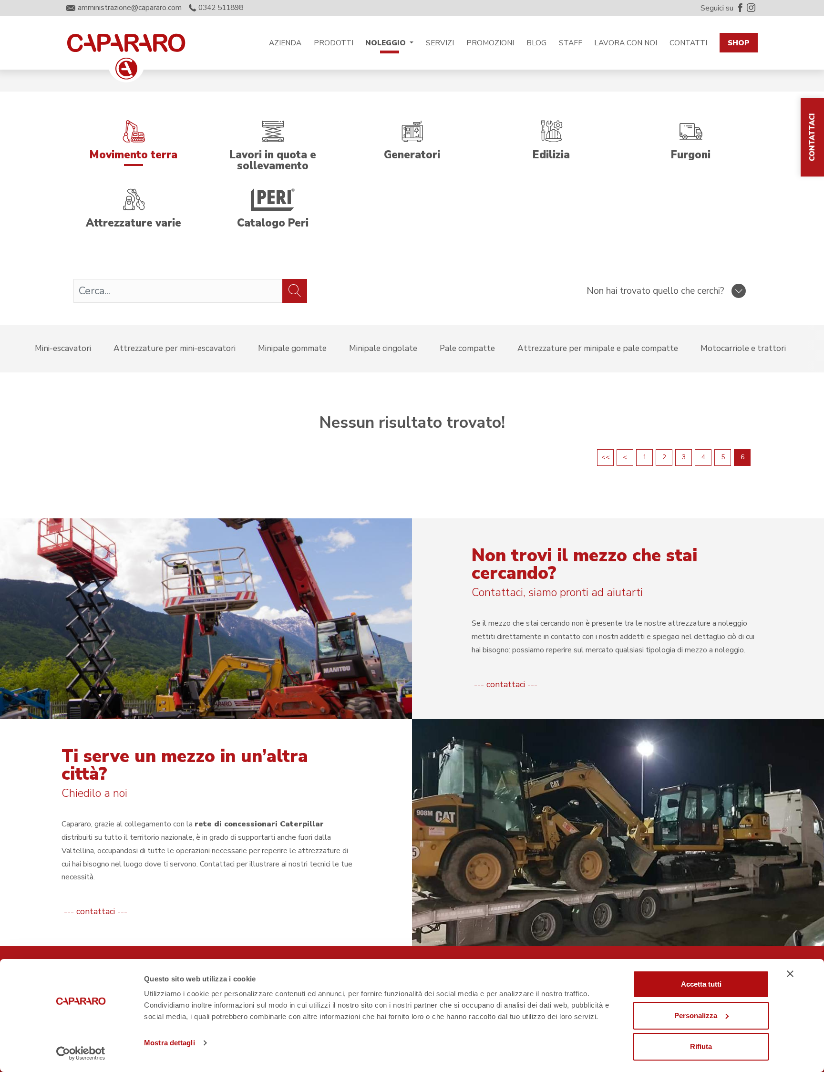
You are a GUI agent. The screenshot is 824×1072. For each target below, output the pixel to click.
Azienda (285, 43)
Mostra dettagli (169, 1043)
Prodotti (333, 43)
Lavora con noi (625, 43)
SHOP (739, 43)
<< (605, 457)
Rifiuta (701, 1046)
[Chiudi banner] (790, 973)
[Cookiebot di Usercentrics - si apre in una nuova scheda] (81, 1053)
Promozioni (490, 43)
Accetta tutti (701, 984)
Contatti (688, 43)
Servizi (440, 43)
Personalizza (695, 1015)
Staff (570, 43)
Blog (536, 43)
